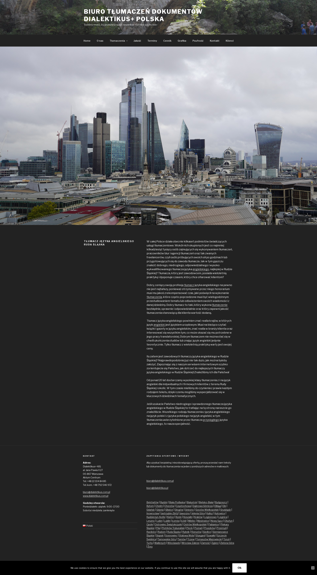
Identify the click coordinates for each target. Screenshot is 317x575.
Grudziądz (225, 509)
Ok (239, 567)
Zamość (205, 542)
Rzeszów (196, 531)
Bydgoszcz (221, 502)
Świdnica (151, 539)
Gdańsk (150, 509)
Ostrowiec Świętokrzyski (168, 524)
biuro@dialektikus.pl (157, 487)
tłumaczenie (220, 304)
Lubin (159, 520)
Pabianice (213, 524)
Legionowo (210, 517)
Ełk (224, 505)
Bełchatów (152, 502)
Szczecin (222, 535)
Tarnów (182, 539)
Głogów (179, 509)
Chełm (159, 505)
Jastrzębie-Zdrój (169, 513)
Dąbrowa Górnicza (203, 505)
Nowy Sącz (217, 520)
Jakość (137, 40)
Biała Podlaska (177, 502)
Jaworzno (185, 513)
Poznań (198, 528)
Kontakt (214, 40)
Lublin (167, 520)
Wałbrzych (160, 542)
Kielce (170, 517)
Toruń (226, 539)
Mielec (191, 520)
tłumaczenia (154, 297)
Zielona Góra (227, 542)
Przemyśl (222, 528)
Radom (162, 531)
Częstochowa (183, 505)
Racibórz (151, 531)
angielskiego (201, 269)
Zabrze (195, 542)
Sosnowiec (171, 535)
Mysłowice (203, 520)
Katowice (219, 513)
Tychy (149, 542)
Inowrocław (152, 513)
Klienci (230, 40)
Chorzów (169, 505)
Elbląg (217, 505)
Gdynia (160, 509)
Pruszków (209, 528)
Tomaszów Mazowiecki (209, 539)
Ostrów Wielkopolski (195, 524)
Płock (189, 528)
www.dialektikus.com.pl (95, 495)
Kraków (198, 517)
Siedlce (207, 531)
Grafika (182, 40)
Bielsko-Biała (206, 502)
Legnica (222, 517)
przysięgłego (211, 419)
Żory (150, 546)
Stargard (200, 535)
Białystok (192, 502)
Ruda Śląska (174, 531)
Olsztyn (228, 520)
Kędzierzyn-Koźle (155, 517)
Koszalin (187, 517)
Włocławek (173, 542)
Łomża (175, 520)
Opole (149, 524)
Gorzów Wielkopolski (207, 509)
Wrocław (187, 542)
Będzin (163, 502)
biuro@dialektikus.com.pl (96, 492)
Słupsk (159, 535)
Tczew (190, 539)
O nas (100, 40)
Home (87, 40)
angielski (159, 324)
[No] (313, 568)
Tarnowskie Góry (167, 539)
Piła (158, 528)
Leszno (150, 520)
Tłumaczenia (117, 40)
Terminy (152, 40)
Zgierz (215, 542)
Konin (179, 517)
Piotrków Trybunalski (173, 528)
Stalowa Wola (186, 535)
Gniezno (189, 509)
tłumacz (189, 285)
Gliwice (169, 509)
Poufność (198, 40)
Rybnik (186, 531)
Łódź (183, 520)
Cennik (167, 40)
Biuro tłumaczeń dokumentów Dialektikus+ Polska (143, 15)
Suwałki (211, 535)
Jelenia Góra (198, 513)
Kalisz (209, 513)
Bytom (150, 505)
